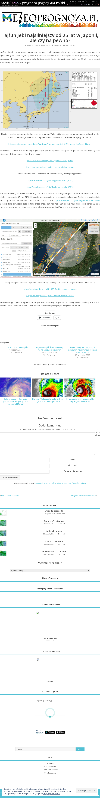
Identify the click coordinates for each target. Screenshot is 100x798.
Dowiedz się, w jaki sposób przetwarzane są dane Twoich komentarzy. (60, 483)
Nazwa (73, 459)
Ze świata (57, 45)
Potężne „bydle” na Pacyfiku (16, 347)
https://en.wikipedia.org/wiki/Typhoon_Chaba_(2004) (50, 167)
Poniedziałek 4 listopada (54, 551)
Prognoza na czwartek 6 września (83, 495)
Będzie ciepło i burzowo (10, 495)
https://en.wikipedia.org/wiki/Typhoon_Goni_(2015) (50, 160)
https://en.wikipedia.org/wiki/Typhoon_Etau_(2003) (77, 200)
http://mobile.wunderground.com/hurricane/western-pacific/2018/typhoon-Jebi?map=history (50, 144)
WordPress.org (50, 773)
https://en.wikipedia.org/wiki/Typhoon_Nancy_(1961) (50, 295)
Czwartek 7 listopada (54, 521)
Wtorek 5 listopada (54, 541)
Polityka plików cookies (51, 794)
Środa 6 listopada (54, 531)
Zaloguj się (50, 763)
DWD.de (50, 681)
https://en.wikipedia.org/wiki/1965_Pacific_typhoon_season (50, 289)
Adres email (73, 465)
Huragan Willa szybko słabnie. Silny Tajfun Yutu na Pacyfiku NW (47, 400)
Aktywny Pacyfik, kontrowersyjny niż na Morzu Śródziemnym (49, 348)
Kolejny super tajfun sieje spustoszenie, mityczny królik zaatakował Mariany (15, 401)
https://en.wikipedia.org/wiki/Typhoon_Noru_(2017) (50, 180)
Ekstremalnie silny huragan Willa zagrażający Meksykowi (79, 400)
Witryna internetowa (73, 471)
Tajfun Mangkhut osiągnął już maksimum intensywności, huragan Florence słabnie (82, 350)
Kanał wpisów (50, 766)
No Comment (70, 45)
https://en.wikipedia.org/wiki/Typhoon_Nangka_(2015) (50, 187)
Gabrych (30, 45)
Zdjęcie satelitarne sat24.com (50, 639)
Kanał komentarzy (50, 769)
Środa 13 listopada (54, 510)
